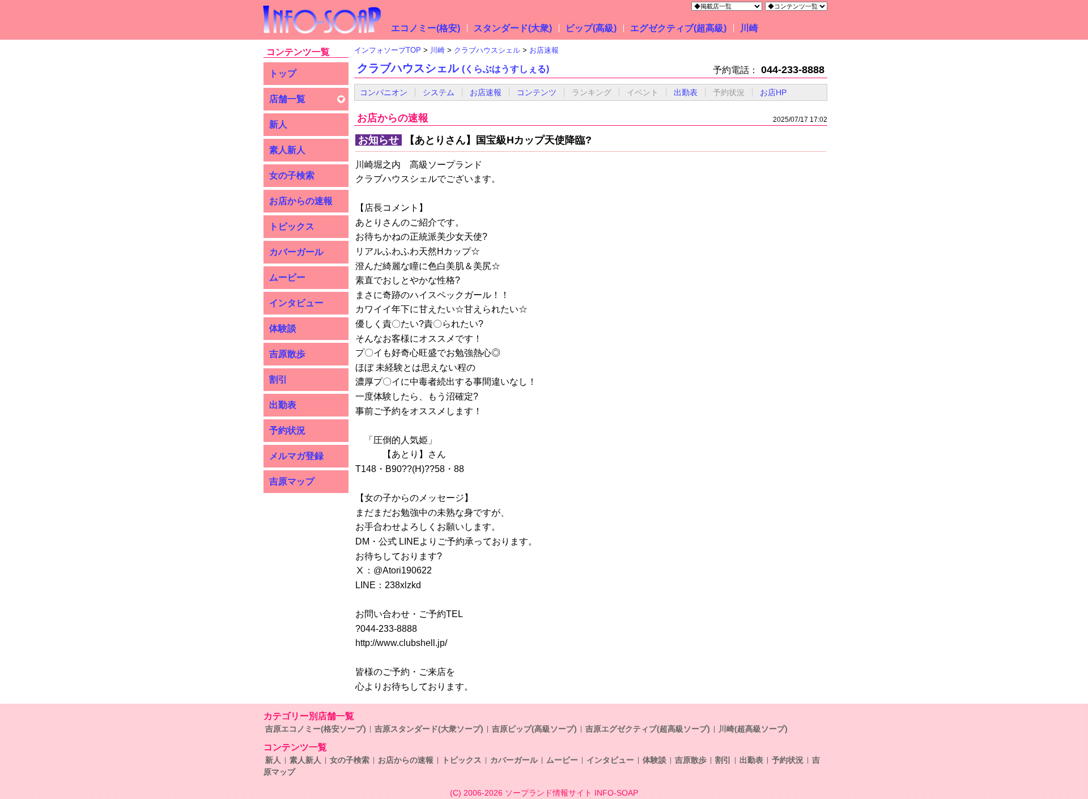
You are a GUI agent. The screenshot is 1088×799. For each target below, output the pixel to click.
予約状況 (287, 430)
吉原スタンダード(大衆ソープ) (429, 728)
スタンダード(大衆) (513, 28)
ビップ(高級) (591, 28)
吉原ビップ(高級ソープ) (534, 728)
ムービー (287, 277)
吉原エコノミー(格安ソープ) (315, 728)
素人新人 (287, 150)
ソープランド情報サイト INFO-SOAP (571, 792)
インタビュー (296, 303)
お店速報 (486, 92)
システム (438, 92)
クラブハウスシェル (453, 68)
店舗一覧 (287, 99)
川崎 (749, 28)
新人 (278, 124)
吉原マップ (291, 481)
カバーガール (296, 252)
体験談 (282, 328)
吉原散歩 (287, 354)
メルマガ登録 (296, 456)
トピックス (291, 226)
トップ (282, 73)
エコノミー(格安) (425, 28)
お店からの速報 (301, 201)
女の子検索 (291, 175)
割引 (278, 379)
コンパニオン (383, 92)
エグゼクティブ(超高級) (678, 28)
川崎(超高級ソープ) (753, 728)
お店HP (773, 92)
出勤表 (282, 405)
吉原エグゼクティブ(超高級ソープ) (647, 728)
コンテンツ (536, 92)
